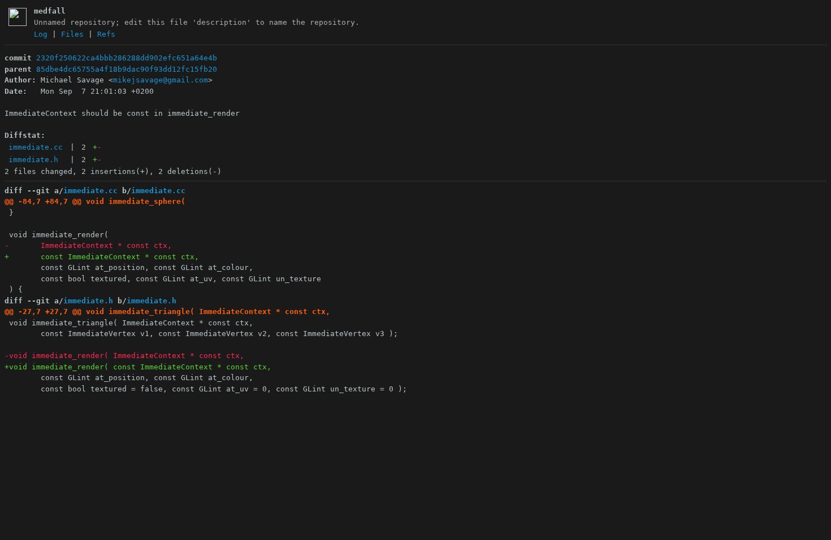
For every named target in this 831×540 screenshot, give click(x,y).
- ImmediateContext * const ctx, (88, 245)
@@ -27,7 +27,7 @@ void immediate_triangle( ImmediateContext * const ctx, (167, 311)
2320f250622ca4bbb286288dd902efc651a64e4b (126, 58)
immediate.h (33, 159)
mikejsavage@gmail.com (160, 80)
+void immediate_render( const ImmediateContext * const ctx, (138, 367)
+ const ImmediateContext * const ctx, (102, 256)
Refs (106, 34)
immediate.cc (35, 147)
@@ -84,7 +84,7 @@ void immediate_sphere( (95, 201)
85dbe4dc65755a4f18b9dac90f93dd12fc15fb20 (126, 69)
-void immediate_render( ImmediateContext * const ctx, (124, 355)
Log (40, 34)
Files (72, 34)
